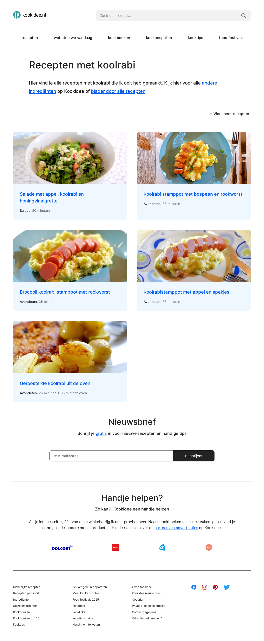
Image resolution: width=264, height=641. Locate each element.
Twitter (227, 587)
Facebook (193, 587)
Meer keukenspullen (86, 593)
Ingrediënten (21, 599)
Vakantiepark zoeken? (147, 618)
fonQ (209, 547)
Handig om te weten (86, 624)
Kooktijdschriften (84, 618)
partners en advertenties (176, 528)
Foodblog (79, 605)
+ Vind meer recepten (229, 114)
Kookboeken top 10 (26, 618)
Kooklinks (79, 612)
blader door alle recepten (118, 91)
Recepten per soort (26, 593)
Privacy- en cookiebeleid (148, 605)
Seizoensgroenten (25, 605)
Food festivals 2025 (86, 599)
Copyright (138, 599)
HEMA (115, 547)
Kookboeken (119, 37)
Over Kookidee (142, 587)
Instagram (204, 587)
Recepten (30, 37)
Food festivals (231, 37)
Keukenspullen (159, 37)
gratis (101, 433)
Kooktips (195, 37)
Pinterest (215, 587)
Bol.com (62, 547)
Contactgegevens (144, 612)
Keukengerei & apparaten (90, 587)
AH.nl (162, 547)
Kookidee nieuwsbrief (146, 593)
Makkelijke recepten (26, 587)
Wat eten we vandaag (73, 37)
